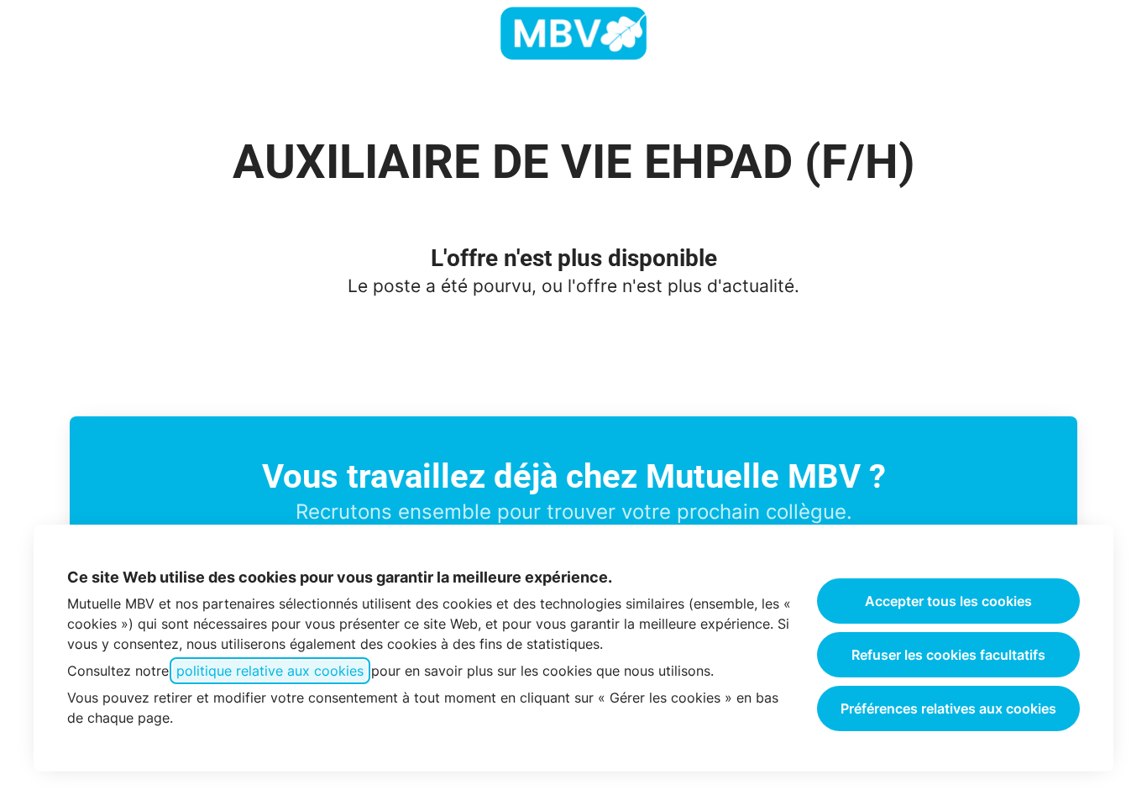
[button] (1113, 33)
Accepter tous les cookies (948, 601)
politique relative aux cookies (270, 670)
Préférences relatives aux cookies (948, 708)
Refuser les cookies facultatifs (948, 654)
